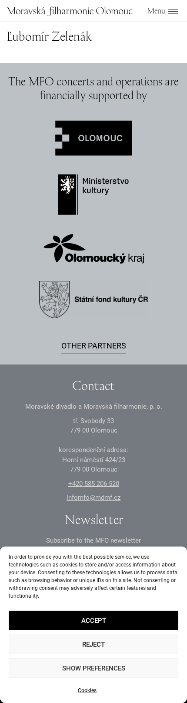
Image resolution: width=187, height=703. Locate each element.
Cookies (87, 690)
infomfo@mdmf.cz (93, 497)
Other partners (93, 345)
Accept (93, 621)
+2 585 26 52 (93, 484)
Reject (93, 644)
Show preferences (93, 668)
